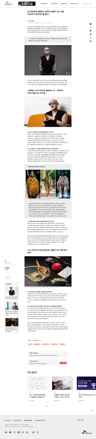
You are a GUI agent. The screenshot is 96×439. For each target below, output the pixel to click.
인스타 (18, 432)
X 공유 (90, 27)
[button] (46, 406)
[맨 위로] (91, 410)
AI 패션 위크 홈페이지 (47, 199)
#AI (30, 344)
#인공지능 (54, 344)
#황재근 (62, 344)
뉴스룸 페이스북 (37, 432)
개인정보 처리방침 (28, 420)
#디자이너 (45, 344)
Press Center (74, 3)
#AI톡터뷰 (37, 344)
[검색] (84, 3)
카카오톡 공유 (90, 31)
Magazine (64, 3)
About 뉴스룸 (8, 420)
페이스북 (14, 432)
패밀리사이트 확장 (84, 420)
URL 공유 (90, 37)
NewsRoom (9, 4)
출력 (90, 41)
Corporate (54, 3)
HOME (29, 340)
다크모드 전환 (87, 3)
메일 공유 (90, 34)
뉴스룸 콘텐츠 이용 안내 (39, 420)
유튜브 (10, 432)
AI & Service (44, 3)
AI (5, 261)
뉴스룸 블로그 (33, 432)
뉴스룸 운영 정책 (17, 420)
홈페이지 (6, 432)
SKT (9, 3)
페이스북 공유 (90, 24)
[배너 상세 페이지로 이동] (26, 4)
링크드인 (27, 432)
